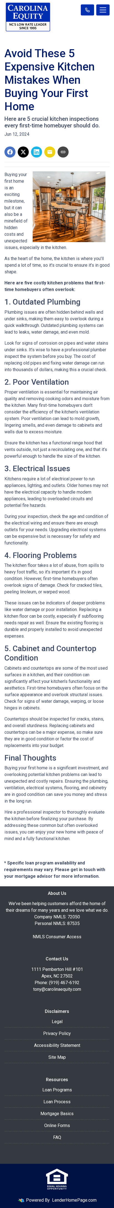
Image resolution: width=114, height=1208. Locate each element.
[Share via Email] (49, 152)
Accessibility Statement (57, 1045)
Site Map (57, 1057)
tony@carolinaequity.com (57, 989)
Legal (57, 1021)
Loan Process (57, 1101)
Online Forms (57, 1125)
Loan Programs (57, 1089)
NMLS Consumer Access (57, 936)
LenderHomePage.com (74, 1200)
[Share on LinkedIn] (36, 152)
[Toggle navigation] (103, 9)
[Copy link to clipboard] (63, 152)
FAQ (57, 1137)
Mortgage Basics (57, 1113)
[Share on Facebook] (9, 152)
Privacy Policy (57, 1033)
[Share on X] (23, 152)
